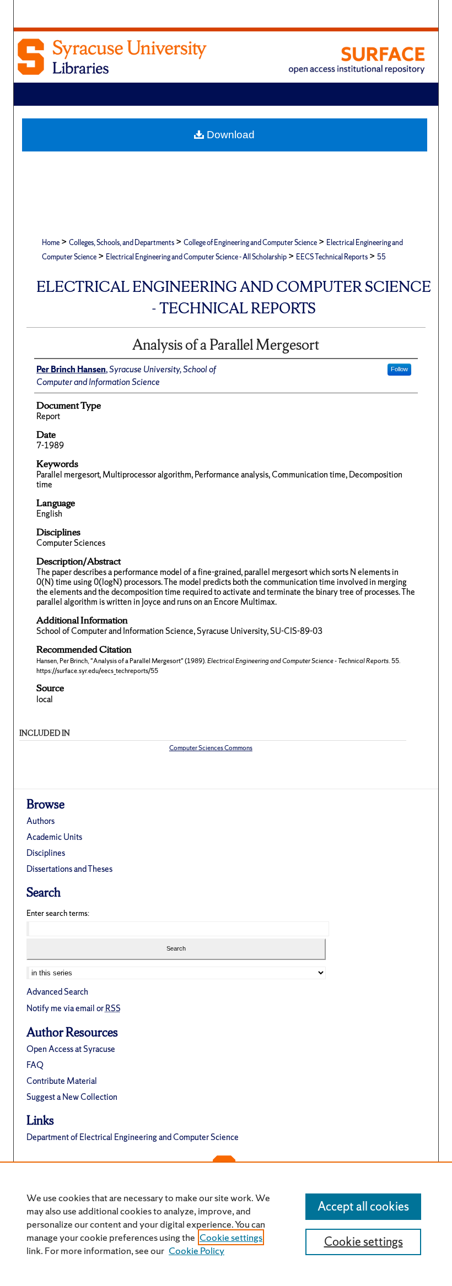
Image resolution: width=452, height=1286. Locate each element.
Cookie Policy (196, 1250)
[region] (226, 1224)
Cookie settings (231, 1237)
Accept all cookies (363, 1206)
